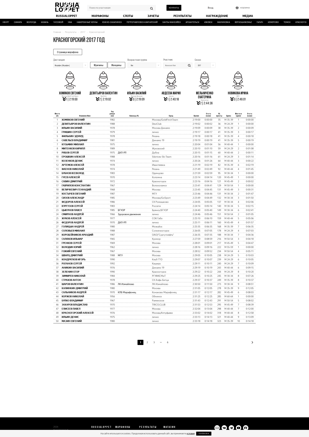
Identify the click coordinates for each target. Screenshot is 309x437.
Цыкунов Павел (72, 210)
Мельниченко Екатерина (204, 95)
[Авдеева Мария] (171, 88)
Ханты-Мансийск (168, 22)
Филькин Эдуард (72, 136)
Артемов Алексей (73, 165)
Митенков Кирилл (73, 148)
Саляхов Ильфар (72, 239)
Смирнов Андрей (73, 214)
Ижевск (205, 22)
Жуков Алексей (71, 218)
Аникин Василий (73, 267)
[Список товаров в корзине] (243, 9)
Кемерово (270, 22)
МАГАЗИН (169, 426)
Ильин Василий (136, 93)
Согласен (204, 433)
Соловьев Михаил (73, 230)
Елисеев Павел (71, 308)
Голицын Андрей (73, 226)
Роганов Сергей (72, 263)
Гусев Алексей (71, 177)
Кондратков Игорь (73, 259)
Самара (15, 22)
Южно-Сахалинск (109, 22)
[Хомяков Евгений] (70, 88)
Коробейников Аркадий (77, 235)
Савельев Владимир (74, 140)
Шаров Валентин (73, 284)
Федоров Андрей (73, 222)
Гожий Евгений (72, 251)
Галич (256, 22)
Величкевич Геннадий (76, 189)
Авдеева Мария (171, 93)
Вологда (28, 22)
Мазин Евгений (72, 321)
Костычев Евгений (74, 193)
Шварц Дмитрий (72, 255)
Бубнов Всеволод (73, 173)
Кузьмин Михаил (73, 144)
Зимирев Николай (73, 276)
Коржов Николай (73, 296)
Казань (41, 22)
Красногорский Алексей (78, 313)
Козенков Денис (72, 161)
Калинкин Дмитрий (75, 288)
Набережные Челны (84, 22)
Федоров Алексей (73, 202)
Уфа (67, 22)
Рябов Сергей (70, 152)
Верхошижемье (240, 22)
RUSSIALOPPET (101, 426)
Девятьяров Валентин (103, 93)
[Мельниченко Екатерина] (204, 88)
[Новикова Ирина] (238, 88)
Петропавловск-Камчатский (138, 22)
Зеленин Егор (70, 271)
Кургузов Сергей (72, 206)
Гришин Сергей (71, 132)
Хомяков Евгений (70, 93)
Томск (283, 22)
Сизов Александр (73, 198)
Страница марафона (67, 52)
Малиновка (220, 22)
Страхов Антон (71, 280)
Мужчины (98, 65)
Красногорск (299, 22)
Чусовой (55, 22)
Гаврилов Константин (76, 185)
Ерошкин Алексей (73, 156)
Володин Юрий (71, 247)
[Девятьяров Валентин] (103, 88)
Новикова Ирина (238, 93)
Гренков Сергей (72, 243)
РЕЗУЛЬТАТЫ (148, 426)
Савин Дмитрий (72, 181)
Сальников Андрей (74, 292)
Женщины (116, 65)
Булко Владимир (72, 300)
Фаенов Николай (73, 169)
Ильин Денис (70, 317)
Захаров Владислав (74, 304)
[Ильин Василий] (137, 88)
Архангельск (189, 22)
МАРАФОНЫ (123, 426)
